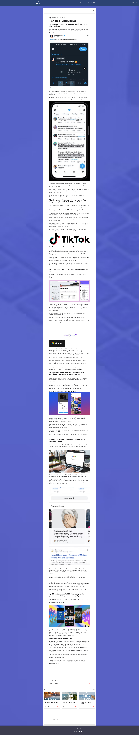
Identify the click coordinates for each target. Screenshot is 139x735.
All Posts (45, 10)
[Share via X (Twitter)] (52, 680)
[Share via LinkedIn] (55, 680)
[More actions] (89, 17)
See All (94, 689)
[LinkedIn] (135, 3)
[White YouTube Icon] (137, 3)
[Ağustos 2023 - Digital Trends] (87, 696)
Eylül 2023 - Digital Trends (69, 702)
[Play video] (69, 335)
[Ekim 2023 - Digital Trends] (52, 696)
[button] (93, 10)
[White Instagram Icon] (133, 3)
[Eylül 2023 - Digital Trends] (69, 696)
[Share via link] (57, 680)
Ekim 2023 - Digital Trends (51, 702)
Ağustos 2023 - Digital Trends (86, 703)
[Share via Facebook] (49, 680)
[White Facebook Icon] (132, 3)
